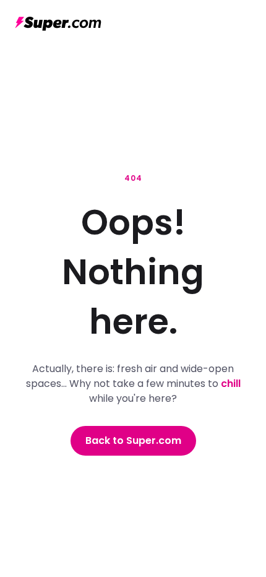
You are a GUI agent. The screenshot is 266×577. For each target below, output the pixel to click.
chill (231, 383)
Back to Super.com (133, 440)
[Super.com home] (58, 23)
